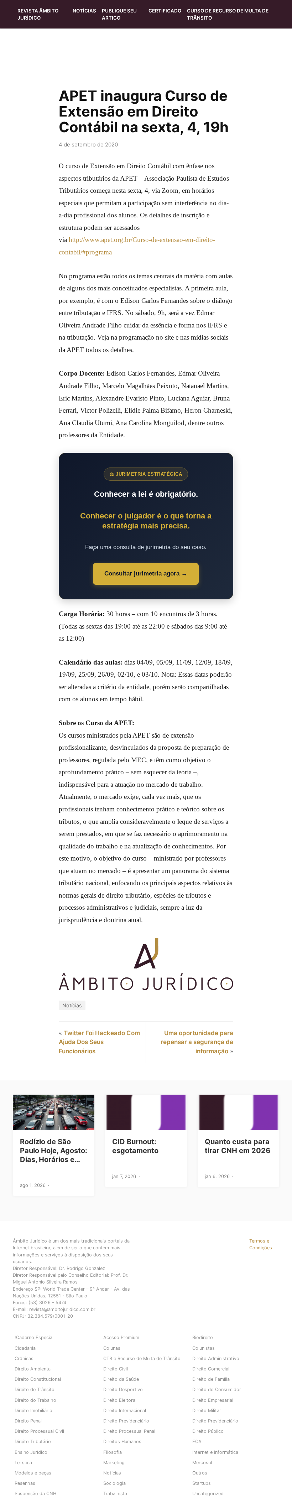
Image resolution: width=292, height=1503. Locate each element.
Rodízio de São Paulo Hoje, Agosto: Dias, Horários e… (53, 1150)
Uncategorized (208, 1493)
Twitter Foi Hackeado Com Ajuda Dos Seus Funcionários (99, 1042)
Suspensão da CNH (35, 1493)
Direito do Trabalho (35, 1400)
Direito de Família (211, 1379)
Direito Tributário (33, 1441)
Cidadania (25, 1348)
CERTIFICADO (164, 11)
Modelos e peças (33, 1473)
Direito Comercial (210, 1369)
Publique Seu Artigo (119, 14)
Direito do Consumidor (216, 1389)
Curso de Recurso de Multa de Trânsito (227, 14)
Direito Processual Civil (39, 1431)
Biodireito (202, 1337)
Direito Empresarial (212, 1400)
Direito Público (208, 1431)
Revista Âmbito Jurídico (37, 14)
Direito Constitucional (38, 1379)
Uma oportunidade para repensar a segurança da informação (197, 1042)
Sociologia (114, 1483)
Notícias (84, 11)
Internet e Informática (215, 1452)
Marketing (114, 1462)
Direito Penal (28, 1421)
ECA (197, 1441)
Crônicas (24, 1358)
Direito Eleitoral (119, 1400)
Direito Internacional (124, 1410)
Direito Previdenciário (126, 1421)
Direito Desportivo (123, 1389)
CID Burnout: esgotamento (135, 1146)
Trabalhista (115, 1493)
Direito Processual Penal (129, 1431)
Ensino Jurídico (31, 1452)
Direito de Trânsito (34, 1389)
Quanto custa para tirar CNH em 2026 (237, 1146)
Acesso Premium (121, 1337)
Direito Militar (206, 1410)
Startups (201, 1483)
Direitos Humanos (122, 1441)
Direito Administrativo (215, 1358)
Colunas (111, 1348)
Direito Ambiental (33, 1369)
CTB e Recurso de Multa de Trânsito (142, 1358)
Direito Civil (115, 1369)
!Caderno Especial (34, 1337)
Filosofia (112, 1452)
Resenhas (25, 1483)
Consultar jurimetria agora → (145, 573)
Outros (199, 1473)
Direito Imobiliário (33, 1410)
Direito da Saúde (121, 1379)
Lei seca (23, 1462)
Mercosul (202, 1462)
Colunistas (203, 1348)
